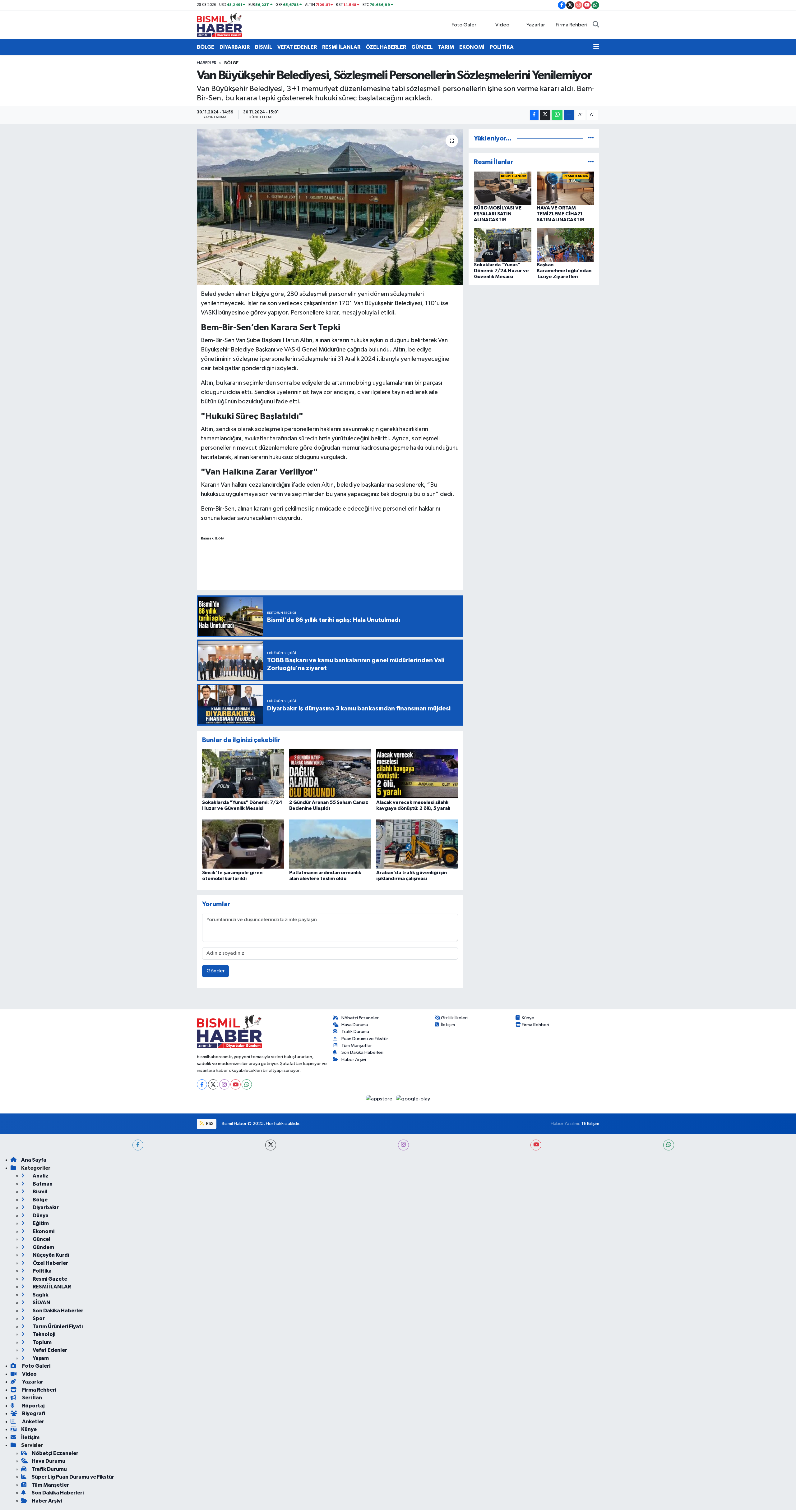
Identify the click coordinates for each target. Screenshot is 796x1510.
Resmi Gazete (49, 1279)
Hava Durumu (354, 1024)
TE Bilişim (590, 1123)
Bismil (39, 1191)
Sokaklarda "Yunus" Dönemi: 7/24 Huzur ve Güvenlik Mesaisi (501, 270)
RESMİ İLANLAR (341, 47)
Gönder (215, 971)
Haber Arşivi (353, 1059)
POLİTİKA (502, 47)
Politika (42, 1271)
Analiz (40, 1175)
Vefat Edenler (49, 1350)
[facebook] (137, 1145)
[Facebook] (202, 1084)
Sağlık (40, 1294)
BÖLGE (205, 47)
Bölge (231, 63)
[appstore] (380, 1098)
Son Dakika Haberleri (362, 1052)
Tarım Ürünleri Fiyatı (57, 1326)
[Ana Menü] (596, 47)
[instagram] (403, 1145)
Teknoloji (43, 1334)
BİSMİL (263, 47)
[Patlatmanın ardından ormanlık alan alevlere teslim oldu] (330, 844)
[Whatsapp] (247, 1084)
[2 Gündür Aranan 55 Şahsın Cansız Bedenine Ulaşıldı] (330, 773)
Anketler (32, 1421)
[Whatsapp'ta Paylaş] (557, 115)
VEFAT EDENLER (297, 47)
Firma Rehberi (571, 25)
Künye (528, 1018)
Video (502, 25)
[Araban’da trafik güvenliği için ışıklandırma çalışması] (417, 844)
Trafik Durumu (355, 1031)
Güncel (41, 1239)
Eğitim (40, 1223)
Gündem (43, 1247)
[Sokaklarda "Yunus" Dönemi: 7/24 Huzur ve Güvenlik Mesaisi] (243, 773)
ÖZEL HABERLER (386, 47)
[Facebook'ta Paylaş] (534, 115)
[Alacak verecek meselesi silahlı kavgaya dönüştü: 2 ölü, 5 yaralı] (417, 773)
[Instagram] (224, 1084)
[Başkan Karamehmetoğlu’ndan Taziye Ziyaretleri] (565, 245)
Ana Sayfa (33, 1160)
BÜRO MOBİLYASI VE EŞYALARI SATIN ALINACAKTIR (497, 213)
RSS (209, 1123)
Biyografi (33, 1413)
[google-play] (413, 1098)
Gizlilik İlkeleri (454, 1018)
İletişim (448, 1024)
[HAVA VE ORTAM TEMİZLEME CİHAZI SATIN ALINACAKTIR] (565, 188)
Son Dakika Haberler (57, 1310)
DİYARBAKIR (235, 47)
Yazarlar (535, 25)
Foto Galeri (464, 25)
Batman (42, 1183)
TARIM (446, 47)
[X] (213, 1084)
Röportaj (32, 1405)
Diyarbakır (45, 1207)
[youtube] (535, 1145)
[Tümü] (591, 138)
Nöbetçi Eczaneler (360, 1018)
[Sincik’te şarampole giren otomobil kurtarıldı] (243, 844)
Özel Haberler (50, 1263)
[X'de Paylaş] (545, 115)
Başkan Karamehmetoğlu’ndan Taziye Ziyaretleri (564, 270)
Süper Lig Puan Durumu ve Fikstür (73, 1477)
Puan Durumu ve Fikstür (364, 1038)
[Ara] (596, 25)
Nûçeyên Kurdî (50, 1255)
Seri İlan (31, 1397)
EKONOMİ (471, 47)
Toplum (42, 1342)
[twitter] (270, 1145)
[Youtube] (235, 1084)
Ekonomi (43, 1231)
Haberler (206, 63)
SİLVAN (41, 1302)
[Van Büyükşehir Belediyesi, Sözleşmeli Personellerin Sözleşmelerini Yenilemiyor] (330, 207)
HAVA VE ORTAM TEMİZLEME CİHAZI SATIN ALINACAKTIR (560, 213)
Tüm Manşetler (356, 1045)
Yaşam (40, 1358)
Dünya (40, 1215)
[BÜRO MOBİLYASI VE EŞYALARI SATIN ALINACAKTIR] (502, 188)
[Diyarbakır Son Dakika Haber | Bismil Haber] (219, 25)
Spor (38, 1318)
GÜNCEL (422, 47)
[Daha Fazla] (569, 115)
